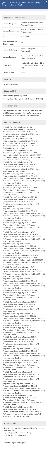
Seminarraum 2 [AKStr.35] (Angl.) (15, 96)
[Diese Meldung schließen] (46, 2)
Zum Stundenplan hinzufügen (14, 443)
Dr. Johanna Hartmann (11, 84)
